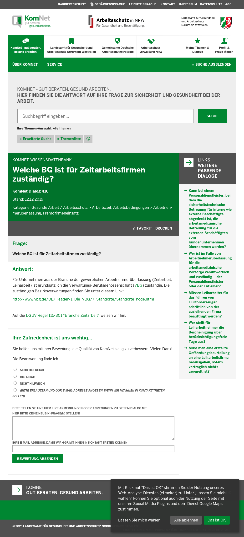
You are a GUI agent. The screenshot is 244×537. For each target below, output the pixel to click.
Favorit (144, 228)
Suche (213, 64)
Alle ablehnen (186, 520)
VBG (138, 285)
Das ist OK (217, 520)
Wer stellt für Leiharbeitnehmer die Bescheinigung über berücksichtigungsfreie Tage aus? (208, 332)
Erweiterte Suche (37, 139)
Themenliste (71, 139)
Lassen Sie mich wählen (139, 520)
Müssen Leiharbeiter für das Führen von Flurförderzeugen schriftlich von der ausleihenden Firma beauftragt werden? (208, 304)
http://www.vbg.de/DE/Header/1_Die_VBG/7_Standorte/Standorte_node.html (83, 299)
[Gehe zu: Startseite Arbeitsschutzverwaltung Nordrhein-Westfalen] (116, 22)
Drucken (163, 228)
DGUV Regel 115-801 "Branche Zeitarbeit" (63, 315)
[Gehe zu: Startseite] (31, 22)
